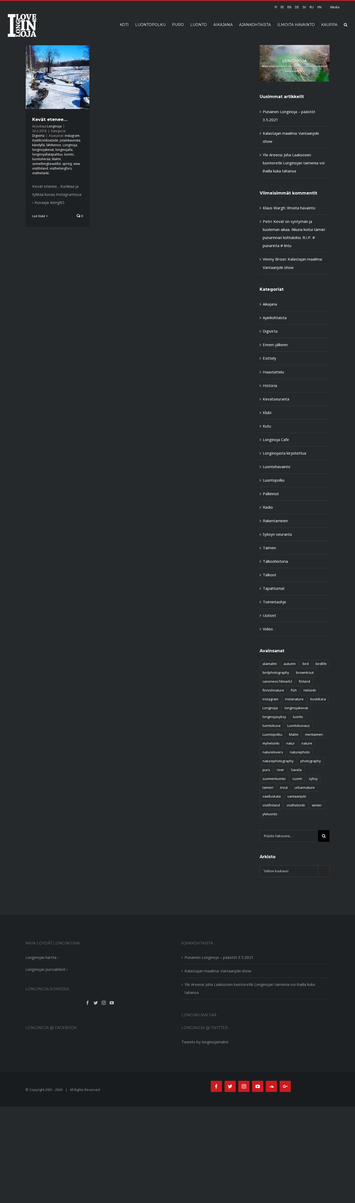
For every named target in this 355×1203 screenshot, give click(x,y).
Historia (270, 385)
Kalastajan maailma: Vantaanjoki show (218, 970)
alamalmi (269, 663)
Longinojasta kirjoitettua (284, 453)
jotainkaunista (70, 140)
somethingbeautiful (46, 163)
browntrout (305, 672)
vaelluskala (271, 796)
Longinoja (54, 126)
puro (266, 769)
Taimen (269, 547)
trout (284, 787)
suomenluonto (274, 778)
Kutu (267, 426)
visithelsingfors (61, 168)
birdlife (321, 663)
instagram (72, 135)
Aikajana (270, 304)
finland (304, 681)
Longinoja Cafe (276, 439)
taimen (267, 787)
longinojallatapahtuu (47, 154)
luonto (69, 154)
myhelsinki (270, 743)
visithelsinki (40, 173)
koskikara (318, 699)
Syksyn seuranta (277, 534)
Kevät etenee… (49, 119)
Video (268, 628)
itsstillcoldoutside (45, 140)
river (280, 769)
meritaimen (314, 734)
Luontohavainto (276, 466)
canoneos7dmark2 (277, 681)
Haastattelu (273, 371)
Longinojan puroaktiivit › (46, 969)
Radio (268, 507)
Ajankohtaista (275, 317)
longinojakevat (43, 149)
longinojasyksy (274, 716)
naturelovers (272, 752)
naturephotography (278, 761)
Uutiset (269, 615)
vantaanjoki (296, 796)
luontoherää (41, 159)
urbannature (304, 787)
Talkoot (269, 574)
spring (67, 163)
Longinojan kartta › (42, 957)
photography (310, 761)
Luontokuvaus (298, 725)
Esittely (269, 358)
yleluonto (269, 814)
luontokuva (271, 725)
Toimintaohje (274, 601)
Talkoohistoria (275, 561)
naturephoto (300, 752)
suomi (297, 778)
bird (306, 663)
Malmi (56, 159)
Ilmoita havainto (301, 207)
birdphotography (275, 672)
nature (306, 743)
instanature (294, 699)
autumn (290, 663)
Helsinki (310, 690)
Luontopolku (274, 480)
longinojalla (64, 149)
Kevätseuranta (276, 399)
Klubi (267, 412)
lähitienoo (53, 145)
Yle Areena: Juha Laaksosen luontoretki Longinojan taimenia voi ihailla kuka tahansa (294, 162)
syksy (313, 778)
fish (294, 690)
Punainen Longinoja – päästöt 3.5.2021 (219, 957)
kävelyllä (38, 145)
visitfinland (40, 168)
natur (290, 743)
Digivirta (38, 135)
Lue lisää (38, 216)
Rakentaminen (275, 520)
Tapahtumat (274, 588)
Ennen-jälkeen (275, 344)
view (76, 163)
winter (317, 805)
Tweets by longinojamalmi (204, 1041)
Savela (296, 769)
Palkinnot (271, 493)
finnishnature (273, 690)
